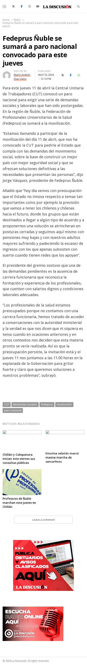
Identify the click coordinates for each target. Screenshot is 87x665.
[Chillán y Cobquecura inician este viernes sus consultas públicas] (22, 432)
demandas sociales (25, 404)
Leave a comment (43, 519)
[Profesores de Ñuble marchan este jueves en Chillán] (22, 471)
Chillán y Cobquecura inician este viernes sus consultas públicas (19, 459)
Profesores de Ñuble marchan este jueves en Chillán (19, 503)
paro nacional (12, 410)
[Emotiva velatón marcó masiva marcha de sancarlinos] (65, 432)
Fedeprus (47, 404)
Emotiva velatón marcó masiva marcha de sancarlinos (62, 457)
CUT (6, 404)
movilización (64, 404)
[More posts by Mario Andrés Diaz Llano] (7, 74)
